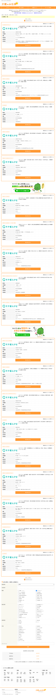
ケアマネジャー (39, 590)
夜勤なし (20, 634)
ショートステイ (39, 612)
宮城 (46, 672)
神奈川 (8, 672)
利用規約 (16, 691)
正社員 (20, 620)
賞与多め (20, 626)
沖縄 (34, 681)
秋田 (43, 674)
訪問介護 (38, 607)
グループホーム (21, 606)
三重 (30, 673)
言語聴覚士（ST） (40, 600)
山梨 (8, 680)
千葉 (5, 673)
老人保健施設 (39, 606)
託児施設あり (21, 639)
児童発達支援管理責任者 (22, 595)
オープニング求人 (21, 640)
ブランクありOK (39, 627)
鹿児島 (37, 679)
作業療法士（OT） (22, 600)
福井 (12, 680)
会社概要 (16, 694)
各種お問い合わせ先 (38, 12)
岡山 (21, 679)
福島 (50, 672)
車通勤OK (38, 629)
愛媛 (24, 680)
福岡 (30, 679)
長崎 (30, 680)
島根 (17, 680)
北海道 (43, 672)
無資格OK (38, 626)
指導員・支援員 (39, 595)
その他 (20, 601)
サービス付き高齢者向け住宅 (23, 612)
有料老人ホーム (21, 604)
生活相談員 (38, 592)
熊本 (34, 679)
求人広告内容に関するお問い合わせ (8, 694)
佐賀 (30, 681)
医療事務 (20, 598)
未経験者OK (21, 627)
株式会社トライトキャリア (27, 12)
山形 (50, 673)
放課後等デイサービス (22, 617)
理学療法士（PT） (40, 598)
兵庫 (21, 672)
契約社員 (38, 620)
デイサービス (21, 607)
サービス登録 (48, 7)
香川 (17, 681)
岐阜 (37, 672)
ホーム (7, 7)
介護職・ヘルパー (21, 590)
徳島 (21, 681)
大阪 (17, 672)
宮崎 (37, 680)
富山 (5, 680)
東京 (5, 672)
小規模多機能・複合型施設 (23, 614)
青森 (43, 673)
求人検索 (4, 692)
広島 (17, 679)
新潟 (5, 679)
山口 (24, 679)
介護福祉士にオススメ (22, 629)
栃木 (12, 673)
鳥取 (21, 680)
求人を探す (21, 7)
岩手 (46, 673)
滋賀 (17, 673)
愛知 (30, 672)
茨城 (8, 673)
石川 (12, 679)
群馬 (5, 674)
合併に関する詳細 (17, 12)
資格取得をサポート (40, 632)
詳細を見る (28, 45)
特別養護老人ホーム (40, 604)
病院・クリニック (39, 609)
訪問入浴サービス (21, 609)
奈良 (21, 673)
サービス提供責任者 (22, 592)
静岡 (34, 672)
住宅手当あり (39, 637)
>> (31, 20)
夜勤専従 (38, 634)
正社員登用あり (39, 639)
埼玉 (12, 672)
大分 (34, 680)
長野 (8, 679)
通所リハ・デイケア (40, 614)
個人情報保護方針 (18, 692)
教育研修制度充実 (21, 632)
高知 (24, 681)
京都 (24, 672)
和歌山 (24, 673)
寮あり (20, 637)
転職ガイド (34, 7)
